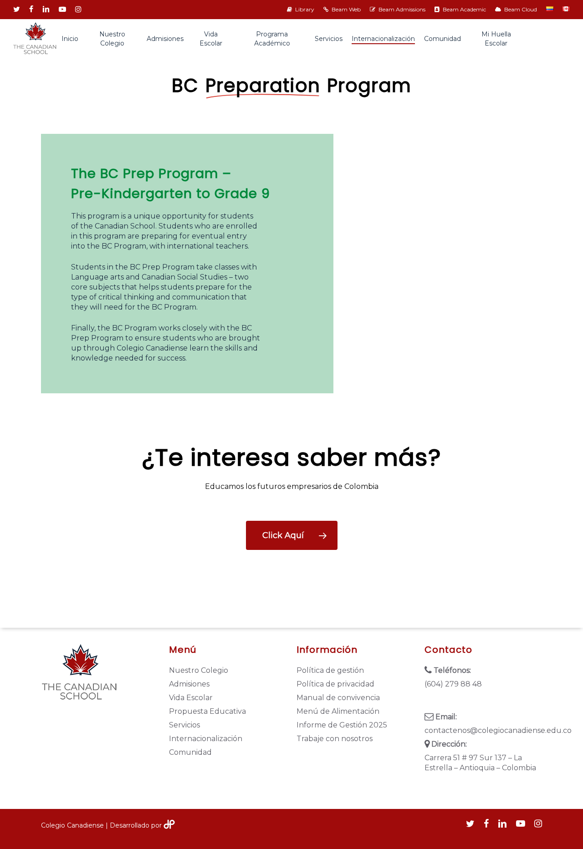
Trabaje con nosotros (335, 738)
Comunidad (190, 752)
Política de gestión (330, 670)
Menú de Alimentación (338, 711)
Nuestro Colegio (198, 670)
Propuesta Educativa (207, 711)
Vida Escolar (191, 697)
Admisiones (189, 684)
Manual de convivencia (338, 697)
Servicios (184, 725)
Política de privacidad (335, 684)
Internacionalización (205, 738)
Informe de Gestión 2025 (342, 725)
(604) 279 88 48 (453, 684)
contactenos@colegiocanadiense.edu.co (483, 730)
